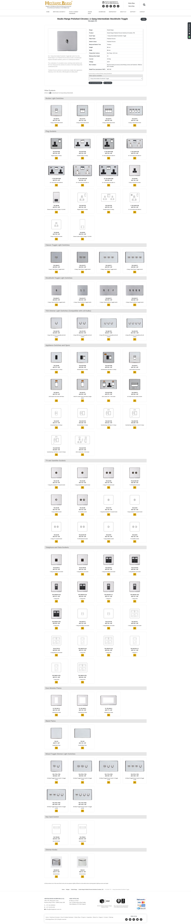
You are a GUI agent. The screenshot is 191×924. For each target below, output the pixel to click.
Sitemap (111, 917)
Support (132, 11)
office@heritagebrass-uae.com (53, 909)
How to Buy (131, 6)
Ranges (67, 889)
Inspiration (112, 11)
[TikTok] (118, 6)
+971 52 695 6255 (50, 907)
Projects (84, 917)
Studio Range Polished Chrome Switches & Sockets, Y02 (91, 889)
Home (47, 11)
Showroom (102, 11)
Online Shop (131, 3)
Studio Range (74, 889)
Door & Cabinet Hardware (73, 12)
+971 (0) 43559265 (50, 905)
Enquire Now (109, 82)
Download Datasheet (96, 82)
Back (144, 19)
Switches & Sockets (59, 11)
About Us (123, 11)
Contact (142, 11)
